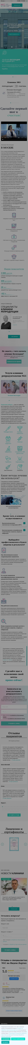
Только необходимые (18, 1039)
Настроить (5, 1042)
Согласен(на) (5, 1039)
